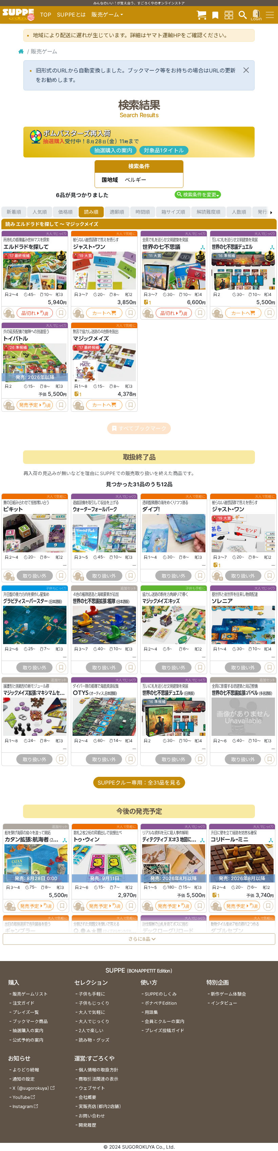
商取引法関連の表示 (98, 1079)
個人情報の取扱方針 (98, 1069)
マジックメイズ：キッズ (161, 601)
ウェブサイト (92, 1088)
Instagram (23, 1106)
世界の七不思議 (161, 247)
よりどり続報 (26, 1069)
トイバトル (15, 338)
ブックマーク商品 (30, 1021)
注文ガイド (24, 1003)
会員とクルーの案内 (164, 1021)
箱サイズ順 (173, 212)
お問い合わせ (92, 1115)
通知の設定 (24, 1079)
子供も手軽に (92, 994)
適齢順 (117, 212)
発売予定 (28, 405)
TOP (46, 14)
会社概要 (87, 1097)
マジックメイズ (91, 338)
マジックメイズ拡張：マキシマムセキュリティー (42, 693)
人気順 (40, 212)
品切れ (28, 313)
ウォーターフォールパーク (95, 509)
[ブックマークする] (61, 313)
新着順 (14, 212)
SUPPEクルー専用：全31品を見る (139, 782)
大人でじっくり (94, 1021)
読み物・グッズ (94, 1040)
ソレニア (222, 601)
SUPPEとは (71, 14)
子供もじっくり (94, 1003)
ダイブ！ (151, 509)
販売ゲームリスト (30, 994)
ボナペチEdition (161, 1003)
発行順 (265, 212)
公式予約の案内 (28, 1040)
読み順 (91, 212)
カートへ (101, 313)
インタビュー (224, 1003)
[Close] (246, 70)
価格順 (65, 212)
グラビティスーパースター (25, 601)
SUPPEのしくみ (161, 994)
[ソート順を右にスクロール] (271, 212)
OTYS (80, 693)
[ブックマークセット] (215, 14)
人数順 (239, 212)
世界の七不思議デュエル (232, 247)
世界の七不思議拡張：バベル (235, 693)
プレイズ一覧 (26, 1012)
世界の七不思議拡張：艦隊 (94, 601)
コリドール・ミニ (230, 839)
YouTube (21, 1097)
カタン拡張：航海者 (27, 839)
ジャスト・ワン (89, 247)
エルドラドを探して (26, 247)
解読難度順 (208, 212)
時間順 (143, 212)
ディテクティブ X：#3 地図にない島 (172, 839)
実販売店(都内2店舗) (100, 1106)
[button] (198, 194)
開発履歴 (87, 1125)
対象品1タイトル (164, 150)
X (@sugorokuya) (31, 1088)
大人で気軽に (92, 1012)
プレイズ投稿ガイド (164, 1030)
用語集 (151, 1012)
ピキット (13, 509)
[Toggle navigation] (270, 15)
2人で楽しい (91, 1030)
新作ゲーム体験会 (228, 994)
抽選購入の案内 (113, 150)
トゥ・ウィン (86, 839)
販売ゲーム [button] (105, 14)
